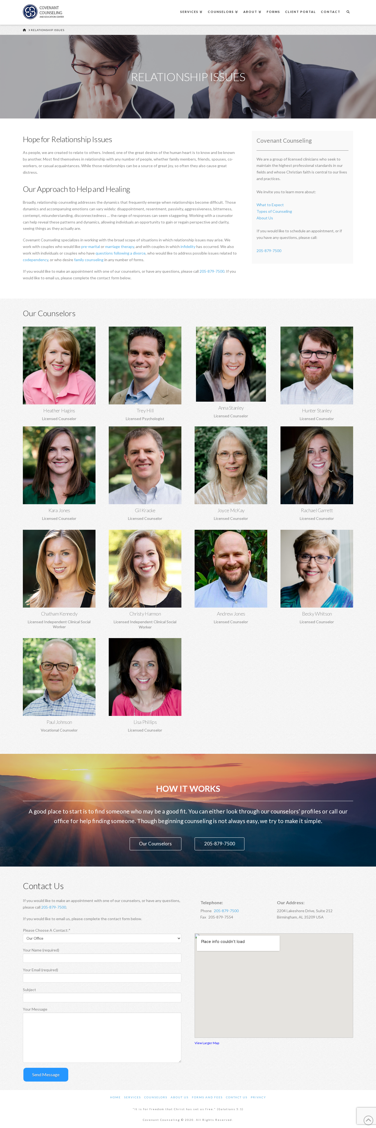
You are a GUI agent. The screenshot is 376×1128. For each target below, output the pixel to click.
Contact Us (236, 1097)
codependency (35, 259)
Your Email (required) (40, 969)
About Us (265, 218)
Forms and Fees (207, 1097)
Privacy (258, 1097)
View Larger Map (207, 1043)
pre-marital (90, 246)
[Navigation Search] (348, 12)
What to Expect (270, 204)
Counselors (155, 1097)
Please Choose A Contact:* (46, 930)
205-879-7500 (212, 271)
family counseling (88, 259)
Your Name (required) (41, 950)
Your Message (35, 1009)
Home (115, 1097)
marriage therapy (119, 246)
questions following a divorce (121, 253)
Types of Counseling (274, 211)
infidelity (188, 246)
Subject (29, 989)
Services (132, 1097)
